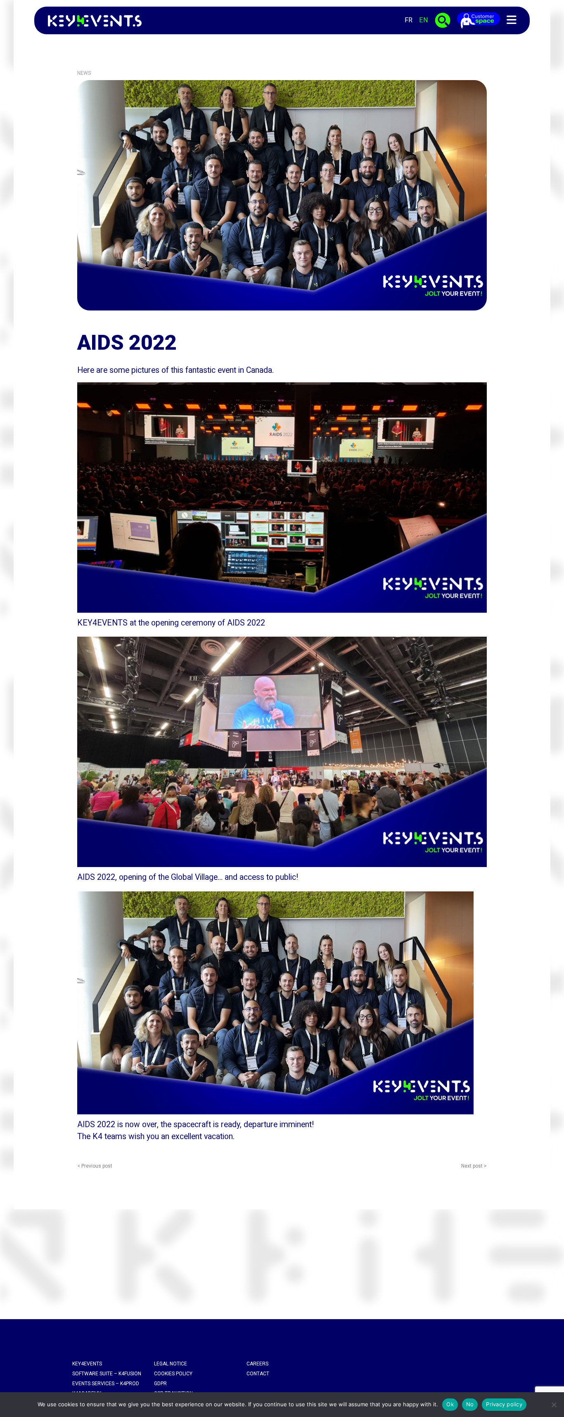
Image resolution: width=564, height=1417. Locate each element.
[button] (511, 20)
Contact (257, 1374)
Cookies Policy (173, 1374)
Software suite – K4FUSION (106, 1374)
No (470, 1404)
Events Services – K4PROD (105, 1383)
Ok (450, 1404)
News (84, 73)
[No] (554, 1404)
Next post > (474, 1166)
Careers (257, 1364)
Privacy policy (504, 1404)
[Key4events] (92, 20)
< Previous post (94, 1166)
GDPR (160, 1383)
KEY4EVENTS (87, 1364)
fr (408, 20)
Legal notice (170, 1364)
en (423, 20)
